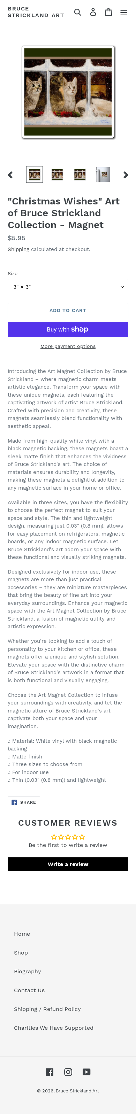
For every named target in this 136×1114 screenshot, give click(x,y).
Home (22, 933)
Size (12, 273)
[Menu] (123, 12)
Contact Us (29, 990)
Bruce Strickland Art (36, 11)
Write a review (68, 864)
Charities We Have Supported (53, 1028)
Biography (27, 971)
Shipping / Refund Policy (47, 1009)
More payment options (68, 346)
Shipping (18, 249)
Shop (21, 952)
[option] (34, 174)
